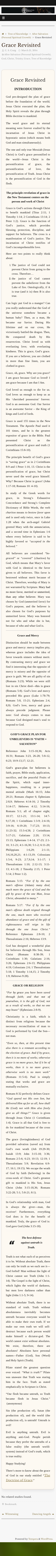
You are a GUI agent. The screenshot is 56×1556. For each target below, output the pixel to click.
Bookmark (10, 1504)
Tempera (33, 1539)
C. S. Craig (10, 50)
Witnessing (11, 1514)
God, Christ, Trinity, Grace (15, 58)
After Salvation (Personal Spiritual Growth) (27, 54)
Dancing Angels (42, 1514)
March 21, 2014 (29, 50)
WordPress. (47, 1539)
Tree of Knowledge (18, 34)
